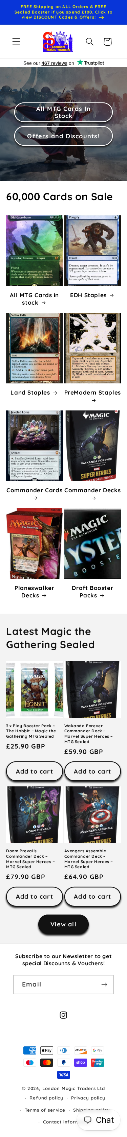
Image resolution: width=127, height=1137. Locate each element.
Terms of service (45, 1110)
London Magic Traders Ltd (73, 1088)
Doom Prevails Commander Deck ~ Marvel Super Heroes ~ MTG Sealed (30, 858)
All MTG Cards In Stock (63, 112)
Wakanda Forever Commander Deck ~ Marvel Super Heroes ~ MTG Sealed (88, 733)
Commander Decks (92, 490)
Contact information (67, 1121)
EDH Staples (88, 295)
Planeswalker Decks (34, 591)
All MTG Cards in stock (34, 298)
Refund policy (46, 1097)
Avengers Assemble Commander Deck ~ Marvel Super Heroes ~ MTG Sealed (88, 858)
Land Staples (30, 392)
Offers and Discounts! (63, 136)
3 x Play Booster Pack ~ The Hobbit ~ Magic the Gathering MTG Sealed (31, 731)
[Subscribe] (104, 984)
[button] (16, 42)
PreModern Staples (92, 392)
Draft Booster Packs (92, 591)
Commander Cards (34, 490)
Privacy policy (88, 1097)
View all (63, 924)
